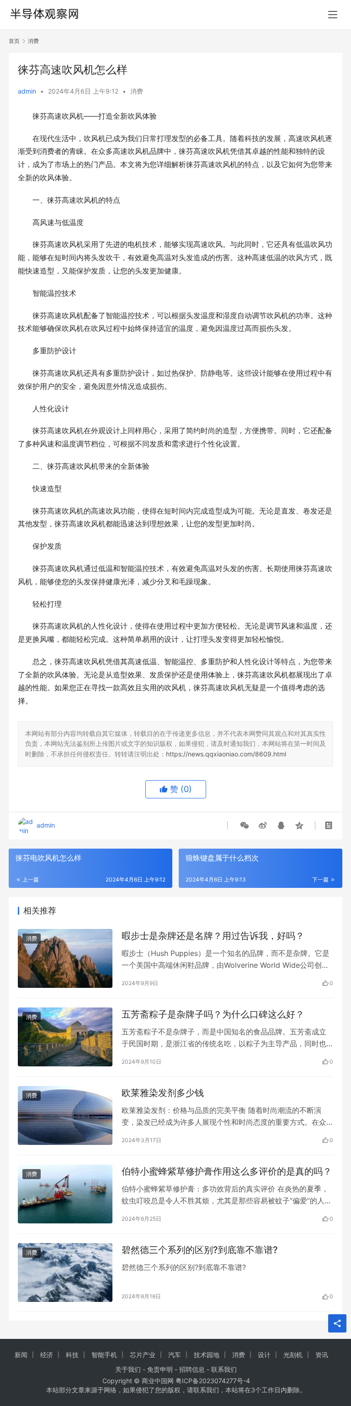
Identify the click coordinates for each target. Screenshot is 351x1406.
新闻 (21, 1355)
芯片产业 (142, 1355)
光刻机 (293, 1355)
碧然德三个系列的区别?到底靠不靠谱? (200, 1249)
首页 (14, 40)
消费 (136, 91)
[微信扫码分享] (244, 825)
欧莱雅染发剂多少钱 (163, 1092)
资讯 (321, 1355)
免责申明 (160, 1369)
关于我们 (128, 1369)
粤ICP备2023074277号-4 (213, 1381)
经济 (46, 1355)
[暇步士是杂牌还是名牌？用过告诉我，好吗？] (65, 958)
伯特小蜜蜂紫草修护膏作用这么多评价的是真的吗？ (227, 1171)
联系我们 (224, 1369)
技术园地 (206, 1355)
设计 (264, 1355)
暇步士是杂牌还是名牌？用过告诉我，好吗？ (213, 935)
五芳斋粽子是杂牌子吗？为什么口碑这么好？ (213, 1014)
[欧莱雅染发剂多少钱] (65, 1115)
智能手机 (104, 1355)
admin (27, 91)
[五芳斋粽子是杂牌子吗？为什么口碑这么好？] (65, 1036)
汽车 (174, 1355)
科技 (72, 1355)
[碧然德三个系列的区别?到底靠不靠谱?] (65, 1272)
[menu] (332, 14)
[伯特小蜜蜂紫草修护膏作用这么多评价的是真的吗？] (65, 1194)
